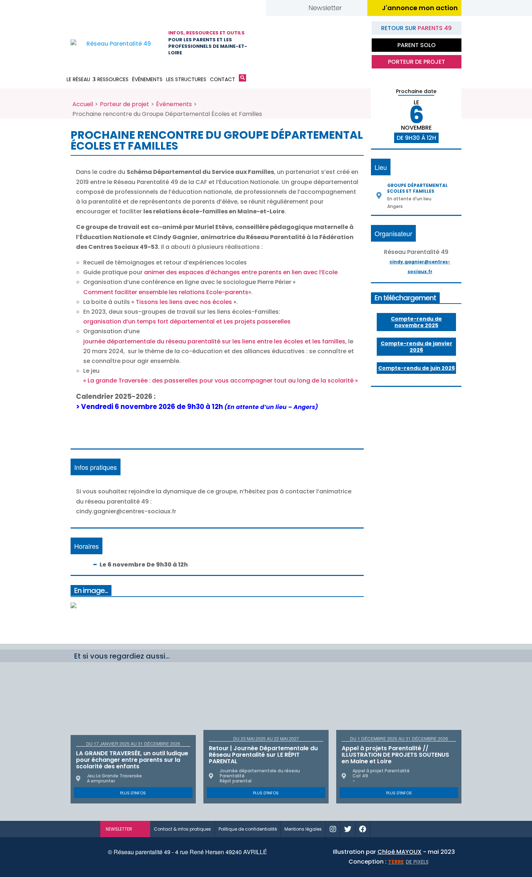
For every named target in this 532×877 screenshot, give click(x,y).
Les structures (186, 79)
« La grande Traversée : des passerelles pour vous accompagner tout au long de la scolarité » (220, 380)
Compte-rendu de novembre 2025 (416, 322)
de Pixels (408, 861)
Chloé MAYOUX (399, 852)
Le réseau (78, 79)
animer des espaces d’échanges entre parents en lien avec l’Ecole (241, 272)
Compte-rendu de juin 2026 (416, 368)
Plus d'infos (133, 793)
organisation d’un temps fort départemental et (152, 321)
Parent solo (416, 45)
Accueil (82, 104)
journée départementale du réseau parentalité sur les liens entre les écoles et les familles (214, 341)
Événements (147, 79)
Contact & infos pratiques (182, 829)
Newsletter (325, 7)
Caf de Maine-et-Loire (282, 43)
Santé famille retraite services (318, 43)
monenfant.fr (401, 829)
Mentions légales (303, 829)
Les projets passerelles (257, 321)
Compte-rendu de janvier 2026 (416, 347)
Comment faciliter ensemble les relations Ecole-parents (165, 292)
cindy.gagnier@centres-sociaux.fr (419, 267)
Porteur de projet (416, 62)
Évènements (174, 104)
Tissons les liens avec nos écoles (184, 302)
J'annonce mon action (420, 7)
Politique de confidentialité (248, 829)
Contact (222, 79)
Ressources (112, 79)
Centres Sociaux (355, 43)
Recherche (242, 79)
